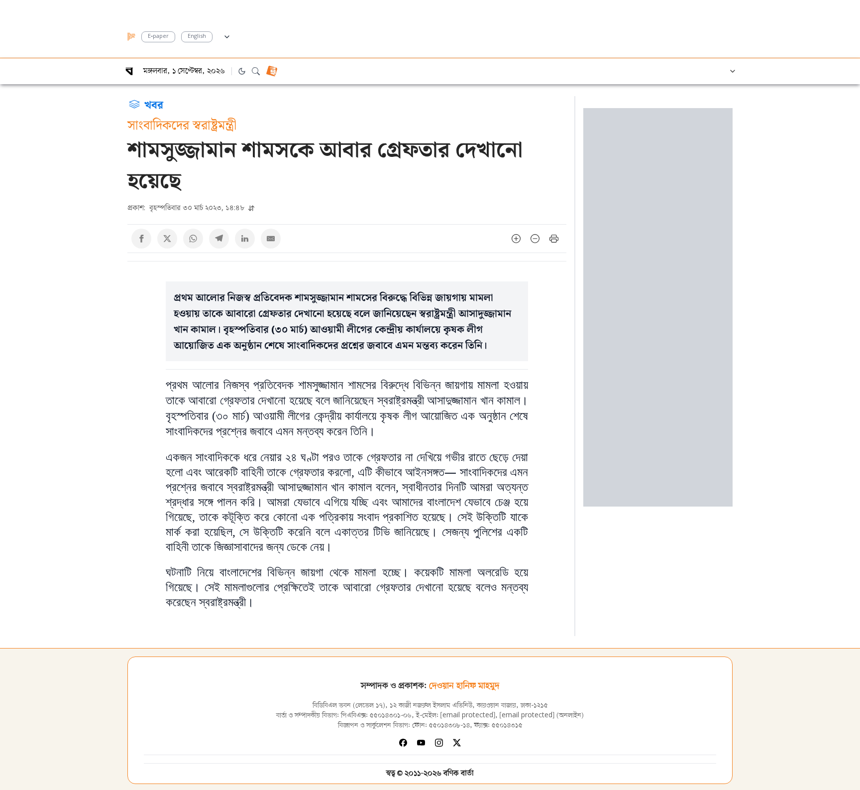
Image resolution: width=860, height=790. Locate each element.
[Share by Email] (271, 239)
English (197, 36)
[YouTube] (421, 743)
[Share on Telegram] (219, 239)
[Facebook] (403, 743)
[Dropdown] (227, 35)
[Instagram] (439, 743)
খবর (153, 104)
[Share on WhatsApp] (193, 239)
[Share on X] (167, 239)
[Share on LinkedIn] (245, 239)
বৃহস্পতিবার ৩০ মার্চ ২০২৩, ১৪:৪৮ (186, 207)
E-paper (158, 36)
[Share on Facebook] (141, 239)
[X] (457, 743)
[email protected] (467, 715)
